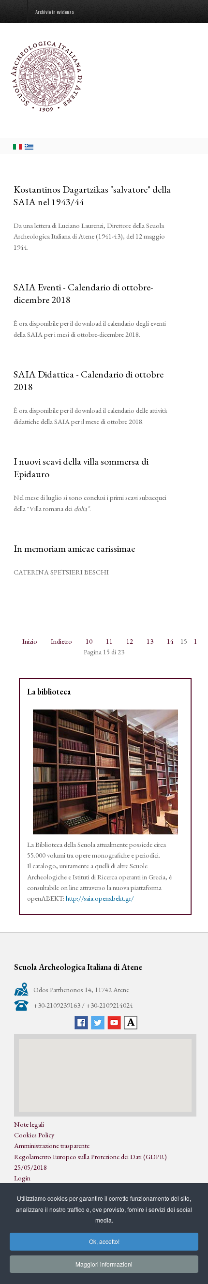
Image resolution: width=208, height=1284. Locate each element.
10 (89, 641)
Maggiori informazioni (104, 1264)
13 (150, 641)
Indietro (61, 641)
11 (109, 641)
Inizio (29, 641)
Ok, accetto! (104, 1241)
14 (170, 641)
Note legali (29, 1124)
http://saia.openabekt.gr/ (100, 898)
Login (22, 1177)
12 (129, 641)
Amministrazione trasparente (51, 1145)
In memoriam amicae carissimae (74, 548)
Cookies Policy (34, 1134)
